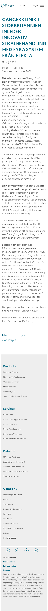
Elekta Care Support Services (15, 420)
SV (24, 6)
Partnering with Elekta (12, 495)
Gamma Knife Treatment (13, 467)
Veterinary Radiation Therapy (15, 396)
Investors (7, 514)
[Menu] (42, 5)
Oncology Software (11, 382)
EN (20, 6)
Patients (9, 451)
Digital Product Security (13, 528)
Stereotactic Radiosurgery (14, 377)
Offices (6, 533)
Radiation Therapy (11, 372)
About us (7, 500)
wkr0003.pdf (9, 341)
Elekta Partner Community (14, 439)
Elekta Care (8, 415)
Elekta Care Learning (12, 429)
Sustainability (8, 504)
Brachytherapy (9, 387)
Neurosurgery (9, 392)
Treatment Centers (11, 476)
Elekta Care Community (13, 434)
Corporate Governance (12, 509)
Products (9, 366)
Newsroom (7, 519)
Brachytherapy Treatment (14, 462)
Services (9, 409)
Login (35, 5)
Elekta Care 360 (10, 424)
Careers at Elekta (10, 524)
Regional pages (9, 538)
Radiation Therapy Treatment (15, 472)
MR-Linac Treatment (12, 457)
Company (10, 489)
